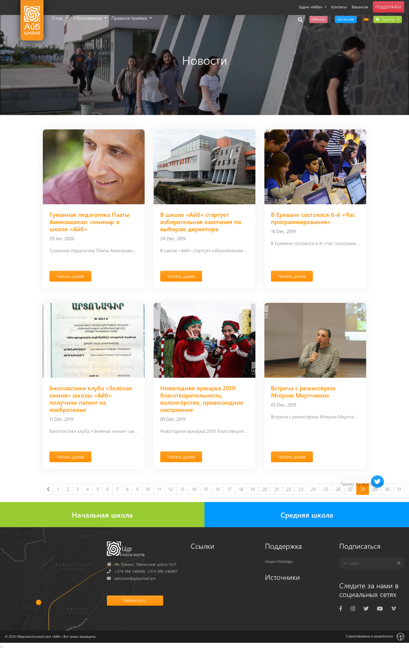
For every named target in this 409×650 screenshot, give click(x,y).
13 (182, 489)
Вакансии (360, 6)
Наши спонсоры (279, 561)
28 (362, 489)
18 (241, 489)
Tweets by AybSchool (362, 484)
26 (338, 489)
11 (159, 489)
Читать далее (70, 276)
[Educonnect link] (366, 19)
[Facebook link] (340, 608)
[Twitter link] (366, 608)
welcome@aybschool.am (131, 578)
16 (218, 489)
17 (229, 489)
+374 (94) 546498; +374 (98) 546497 (142, 571)
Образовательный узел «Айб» (39, 636)
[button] (387, 19)
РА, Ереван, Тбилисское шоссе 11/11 (142, 564)
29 (374, 489)
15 (206, 489)
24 (313, 489)
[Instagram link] (353, 608)
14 (194, 489)
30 (387, 489)
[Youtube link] (380, 608)
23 (301, 489)
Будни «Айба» (311, 6)
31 (399, 489)
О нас (58, 18)
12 (171, 489)
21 (277, 489)
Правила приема (129, 18)
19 (253, 489)
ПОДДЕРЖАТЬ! (388, 6)
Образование (88, 18)
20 (264, 489)
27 (350, 489)
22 (288, 489)
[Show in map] (38, 602)
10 (148, 489)
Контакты (339, 6)
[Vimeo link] (393, 608)
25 (325, 489)
